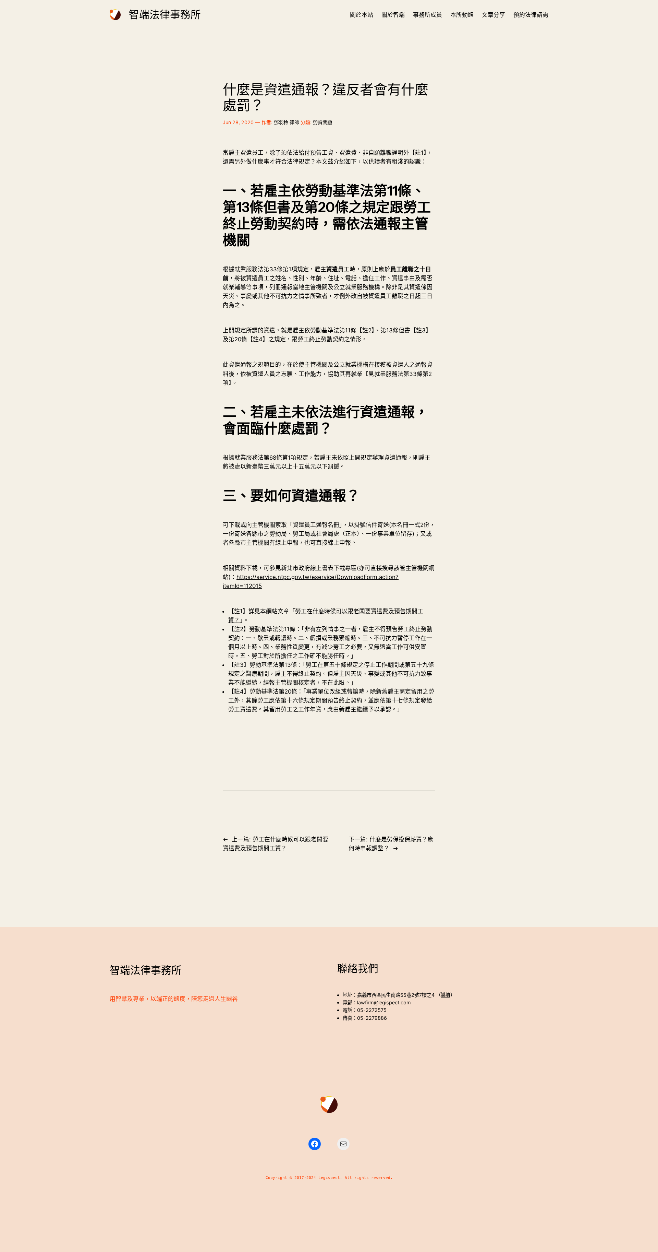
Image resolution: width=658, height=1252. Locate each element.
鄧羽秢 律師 (286, 122)
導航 (445, 995)
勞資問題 (322, 122)
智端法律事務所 (165, 14)
